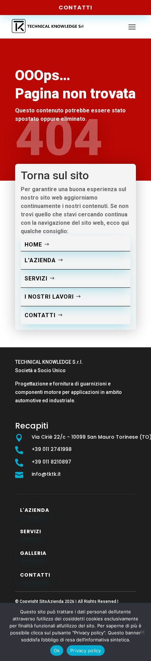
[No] (142, 631)
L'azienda (40, 260)
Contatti (75, 8)
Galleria (33, 553)
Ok (57, 650)
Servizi (36, 278)
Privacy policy (85, 650)
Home (33, 244)
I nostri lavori (49, 296)
